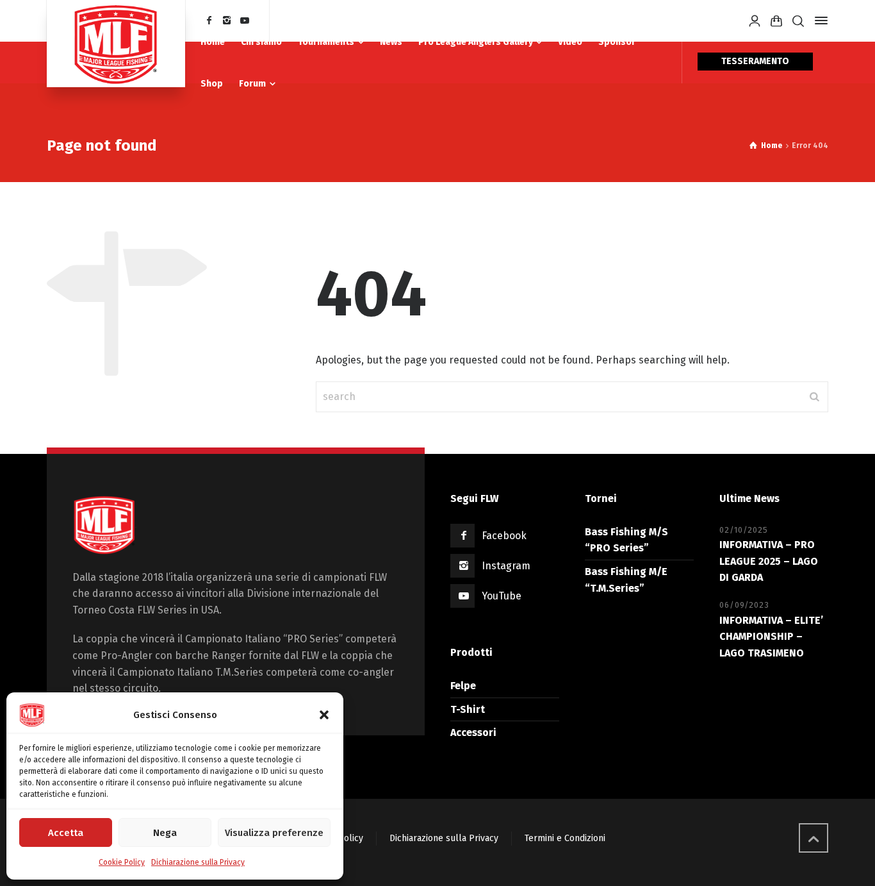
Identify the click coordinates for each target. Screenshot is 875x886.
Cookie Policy (122, 862)
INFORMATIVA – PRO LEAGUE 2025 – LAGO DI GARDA (768, 561)
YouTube (501, 596)
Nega (165, 833)
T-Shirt (467, 709)
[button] (324, 714)
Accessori (473, 732)
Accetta (65, 833)
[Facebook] (209, 20)
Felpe (463, 686)
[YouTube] (244, 20)
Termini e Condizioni (565, 838)
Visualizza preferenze (274, 833)
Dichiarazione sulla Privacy (198, 862)
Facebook (504, 536)
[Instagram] (227, 20)
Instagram (506, 566)
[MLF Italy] (115, 43)
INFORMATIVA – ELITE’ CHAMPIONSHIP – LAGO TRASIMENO (771, 636)
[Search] (798, 20)
